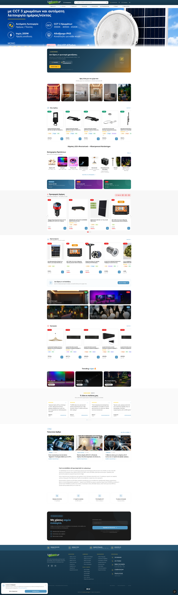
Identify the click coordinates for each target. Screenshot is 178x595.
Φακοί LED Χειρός (87, 560)
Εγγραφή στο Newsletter (109, 527)
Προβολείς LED (73, 566)
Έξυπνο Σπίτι (126, 6)
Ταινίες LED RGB (73, 562)
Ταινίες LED (73, 6)
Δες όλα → (129, 107)
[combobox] (91, 2)
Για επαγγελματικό (67, 62)
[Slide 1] (86, 45)
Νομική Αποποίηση (102, 570)
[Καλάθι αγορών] (129, 2)
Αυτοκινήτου (95, 6)
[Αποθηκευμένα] (119, 2)
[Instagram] (51, 565)
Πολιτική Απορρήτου (113, 532)
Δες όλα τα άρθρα (125, 432)
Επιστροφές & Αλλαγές (102, 560)
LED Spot (63, 6)
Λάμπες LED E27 (73, 556)
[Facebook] (48, 565)
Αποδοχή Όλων (35, 591)
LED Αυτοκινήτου (87, 562)
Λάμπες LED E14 (73, 560)
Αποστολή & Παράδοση (102, 558)
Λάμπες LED (53, 6)
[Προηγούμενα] (47, 215)
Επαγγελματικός (105, 6)
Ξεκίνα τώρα (54, 66)
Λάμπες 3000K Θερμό (88, 556)
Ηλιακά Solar (72, 564)
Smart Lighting (87, 577)
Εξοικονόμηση (86, 575)
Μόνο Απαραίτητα (13, 591)
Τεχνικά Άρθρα (87, 573)
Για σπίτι (55, 62)
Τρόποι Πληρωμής (101, 556)
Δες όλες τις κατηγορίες (88, 174)
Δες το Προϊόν (54, 40)
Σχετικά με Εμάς (101, 564)
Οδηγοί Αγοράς (87, 571)
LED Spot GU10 (73, 558)
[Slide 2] (87, 45)
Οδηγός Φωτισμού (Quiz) (89, 579)
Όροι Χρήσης (100, 566)
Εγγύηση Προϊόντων (102, 562)
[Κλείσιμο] (46, 585)
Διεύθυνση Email (97, 519)
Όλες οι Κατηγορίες (88, 564)
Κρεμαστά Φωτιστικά (74, 570)
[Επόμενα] (130, 215)
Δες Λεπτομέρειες (68, 40)
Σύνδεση (125, 2)
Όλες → (129, 153)
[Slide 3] (90, 45)
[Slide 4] (91, 45)
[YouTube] (55, 565)
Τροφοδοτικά (72, 568)
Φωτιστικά (84, 6)
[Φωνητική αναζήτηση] (107, 2)
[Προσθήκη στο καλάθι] (61, 138)
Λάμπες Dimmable (87, 558)
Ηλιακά (116, 6)
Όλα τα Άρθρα (86, 569)
